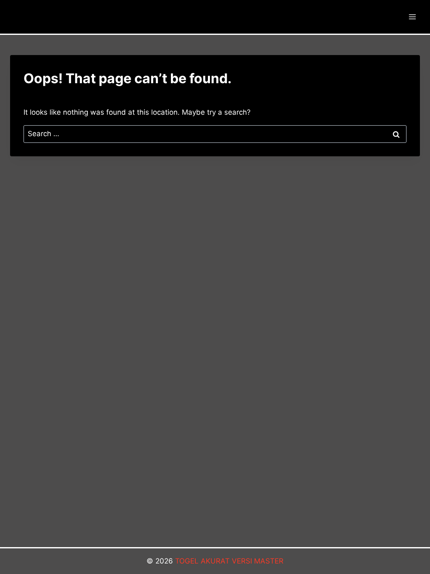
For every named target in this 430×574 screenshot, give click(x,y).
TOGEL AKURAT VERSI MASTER (229, 561)
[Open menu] (412, 16)
